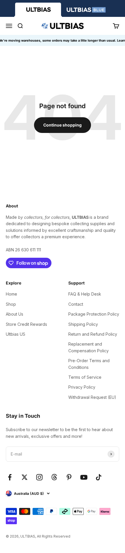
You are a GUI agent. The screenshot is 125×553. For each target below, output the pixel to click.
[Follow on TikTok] (99, 477)
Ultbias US (15, 334)
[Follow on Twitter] (24, 477)
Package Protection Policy (93, 314)
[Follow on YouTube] (84, 477)
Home (11, 293)
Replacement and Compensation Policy (88, 347)
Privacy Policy (81, 387)
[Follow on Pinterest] (69, 477)
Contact (75, 304)
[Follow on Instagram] (39, 477)
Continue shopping (62, 124)
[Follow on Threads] (54, 477)
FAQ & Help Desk (84, 293)
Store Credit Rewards (26, 324)
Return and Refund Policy (92, 334)
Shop (11, 304)
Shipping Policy (83, 324)
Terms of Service (84, 377)
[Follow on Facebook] (10, 477)
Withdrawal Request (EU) (92, 397)
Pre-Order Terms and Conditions (89, 363)
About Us (14, 314)
